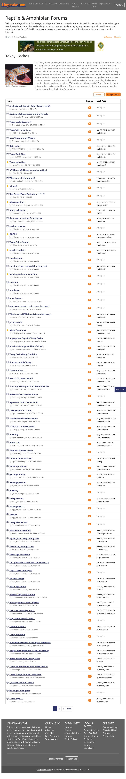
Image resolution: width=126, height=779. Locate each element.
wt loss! (13, 186)
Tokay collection (17, 162)
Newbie (13, 514)
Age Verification (91, 736)
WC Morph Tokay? (18, 466)
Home (31, 3)
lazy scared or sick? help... (22, 618)
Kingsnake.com (44, 769)
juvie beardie (15, 322)
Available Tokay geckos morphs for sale (28, 114)
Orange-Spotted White (20, 410)
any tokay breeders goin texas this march (29, 306)
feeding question (17, 482)
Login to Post (113, 94)
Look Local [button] (51, 3)
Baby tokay (15, 146)
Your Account (51, 739)
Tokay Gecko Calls (18, 522)
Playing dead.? (16, 506)
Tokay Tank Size (17, 154)
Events (67, 730)
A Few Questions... (18, 330)
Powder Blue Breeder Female (23, 418)
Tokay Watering (17, 634)
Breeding (13, 434)
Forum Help (108, 736)
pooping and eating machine (23, 274)
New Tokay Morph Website (22, 138)
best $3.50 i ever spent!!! (21, 378)
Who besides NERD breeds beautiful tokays (30, 314)
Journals (40, 3)
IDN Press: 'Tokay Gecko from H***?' (27, 194)
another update (17, 250)
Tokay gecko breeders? (20, 122)
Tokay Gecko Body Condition (23, 354)
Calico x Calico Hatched (20, 458)
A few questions (17, 202)
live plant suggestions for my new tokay (29, 650)
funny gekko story (18, 210)
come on (13, 282)
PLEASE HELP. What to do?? (22, 426)
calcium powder (17, 226)
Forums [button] (84, 3)
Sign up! (73, 758)
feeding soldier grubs (19, 690)
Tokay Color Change (19, 242)
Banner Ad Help (110, 727)
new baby (14, 290)
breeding (13, 490)
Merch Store (94, 5)
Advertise (49, 730)
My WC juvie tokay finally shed (24, 538)
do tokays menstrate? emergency (25, 218)
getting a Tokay (17, 474)
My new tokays (16, 578)
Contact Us (108, 733)
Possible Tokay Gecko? (20, 530)
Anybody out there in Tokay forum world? (29, 106)
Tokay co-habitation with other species (28, 666)
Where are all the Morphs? (22, 178)
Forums (68, 736)
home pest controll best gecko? (24, 658)
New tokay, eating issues (21, 546)
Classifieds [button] (64, 3)
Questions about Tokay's (21, 682)
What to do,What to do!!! (21, 450)
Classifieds (50, 733)
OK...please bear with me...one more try (29, 562)
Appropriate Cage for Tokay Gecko (26, 338)
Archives (98, 94)
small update (15, 258)
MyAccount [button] (104, 3)
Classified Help (110, 730)
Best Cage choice (17, 586)
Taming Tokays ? (17, 626)
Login (118, 37)
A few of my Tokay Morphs (22, 594)
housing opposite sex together (24, 602)
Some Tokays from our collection (25, 674)
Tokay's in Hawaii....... (20, 130)
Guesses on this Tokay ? (21, 362)
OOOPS (13, 234)
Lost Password (52, 736)
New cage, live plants (19, 554)
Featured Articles (72, 733)
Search (109, 37)
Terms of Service (91, 730)
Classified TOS (90, 733)
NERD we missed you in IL (22, 610)
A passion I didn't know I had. (24, 402)
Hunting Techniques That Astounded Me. (29, 386)
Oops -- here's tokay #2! (20, 570)
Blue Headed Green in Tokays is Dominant (30, 642)
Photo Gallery (75, 5)
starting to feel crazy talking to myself (28, 266)
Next (69, 708)
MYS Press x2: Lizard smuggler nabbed (28, 170)
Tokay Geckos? (16, 498)
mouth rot (14, 442)
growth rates (15, 298)
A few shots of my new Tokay (23, 394)
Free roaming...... (17, 370)
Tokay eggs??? (16, 698)
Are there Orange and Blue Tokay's (26, 346)
